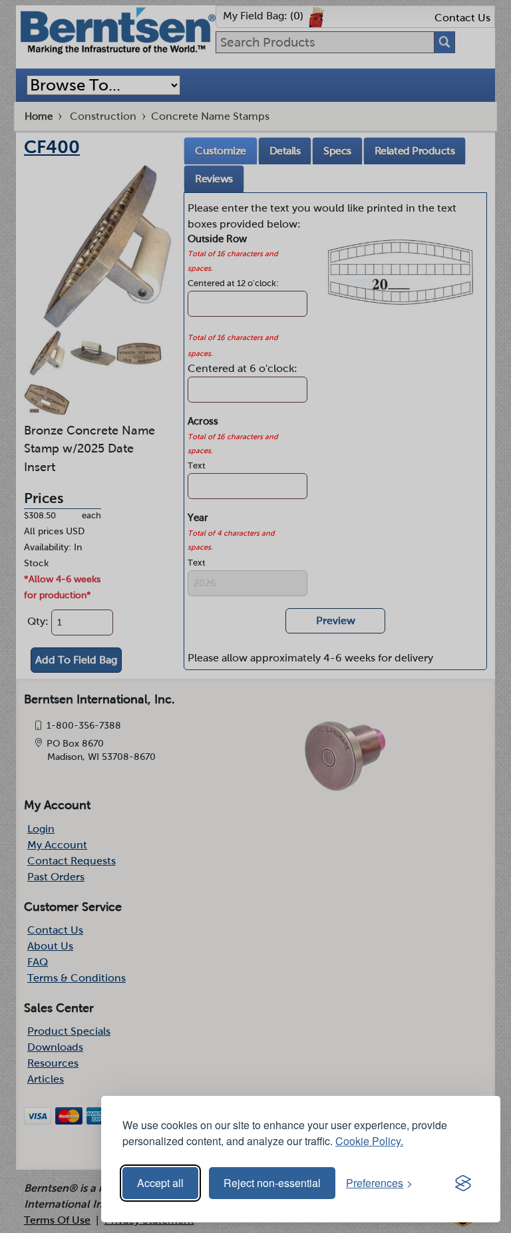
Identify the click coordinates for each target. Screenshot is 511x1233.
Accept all (160, 1182)
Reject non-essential (272, 1182)
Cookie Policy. (369, 1140)
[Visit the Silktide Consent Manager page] (463, 1183)
